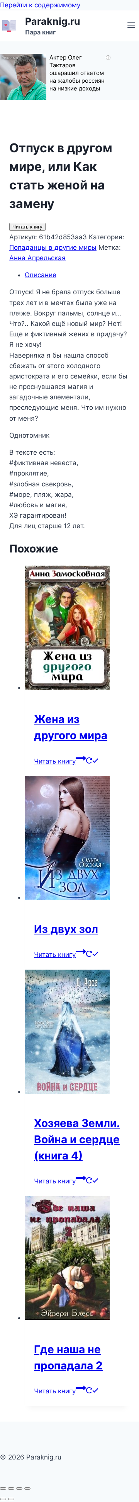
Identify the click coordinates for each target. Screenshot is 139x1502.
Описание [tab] (40, 275)
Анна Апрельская (37, 258)
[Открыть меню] (131, 26)
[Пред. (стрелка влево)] (3, 1499)
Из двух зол (66, 929)
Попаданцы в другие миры (53, 247)
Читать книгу (27, 227)
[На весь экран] (11, 1488)
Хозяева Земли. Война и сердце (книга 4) (77, 1139)
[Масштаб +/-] (3, 1488)
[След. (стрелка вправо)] (11, 1499)
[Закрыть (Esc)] (27, 1488)
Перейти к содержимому (40, 5)
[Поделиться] (19, 1488)
